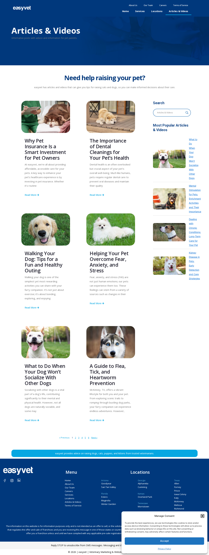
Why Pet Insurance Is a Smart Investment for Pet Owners (45, 149)
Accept (164, 540)
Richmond (179, 508)
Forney (177, 487)
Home (125, 11)
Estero (104, 496)
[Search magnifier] (187, 112)
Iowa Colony (180, 494)
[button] (202, 516)
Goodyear (106, 483)
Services (140, 11)
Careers (163, 5)
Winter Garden (108, 504)
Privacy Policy (164, 548)
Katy (176, 497)
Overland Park (145, 496)
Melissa (178, 505)
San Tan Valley (108, 487)
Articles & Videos (178, 11)
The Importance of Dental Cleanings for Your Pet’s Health (109, 149)
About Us (133, 5)
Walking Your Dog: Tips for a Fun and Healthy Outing (43, 262)
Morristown (143, 506)
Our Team (148, 5)
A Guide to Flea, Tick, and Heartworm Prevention (108, 374)
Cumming (142, 487)
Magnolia (105, 500)
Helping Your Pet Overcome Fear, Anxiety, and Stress (109, 262)
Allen (176, 483)
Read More (31, 194)
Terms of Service (180, 5)
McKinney (179, 501)
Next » (94, 437)
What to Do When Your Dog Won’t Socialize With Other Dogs (45, 374)
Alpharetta (143, 483)
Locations (156, 11)
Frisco (177, 490)
